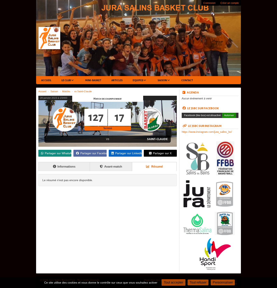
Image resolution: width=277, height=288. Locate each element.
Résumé (156, 166)
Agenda (193, 92)
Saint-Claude (157, 139)
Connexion (209, 3)
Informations (66, 166)
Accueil (46, 80)
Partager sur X (162, 153)
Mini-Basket (93, 80)
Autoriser (229, 115)
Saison (162, 80)
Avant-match (113, 166)
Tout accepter (173, 282)
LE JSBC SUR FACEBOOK (203, 108)
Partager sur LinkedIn (128, 153)
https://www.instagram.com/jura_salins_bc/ (207, 131)
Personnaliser (223, 282)
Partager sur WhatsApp (58, 153)
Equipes (138, 80)
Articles (116, 80)
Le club (66, 80)
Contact (187, 80)
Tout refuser (198, 282)
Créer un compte (229, 3)
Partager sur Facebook (93, 153)
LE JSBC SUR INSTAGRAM (204, 126)
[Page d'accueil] (50, 38)
